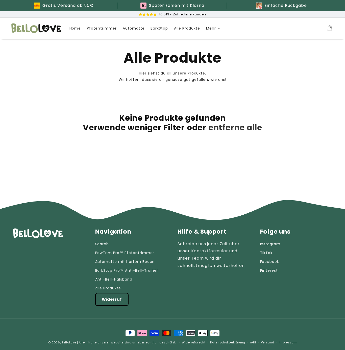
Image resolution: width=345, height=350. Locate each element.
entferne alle (235, 127)
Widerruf (112, 299)
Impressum (288, 342)
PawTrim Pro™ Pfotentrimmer (124, 252)
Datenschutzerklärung (227, 342)
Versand (267, 342)
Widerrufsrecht (194, 342)
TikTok (266, 252)
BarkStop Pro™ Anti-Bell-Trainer (126, 270)
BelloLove (69, 342)
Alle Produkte (108, 288)
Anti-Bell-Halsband (113, 279)
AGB (253, 342)
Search (102, 243)
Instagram (270, 243)
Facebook (269, 261)
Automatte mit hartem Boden (125, 261)
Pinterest (269, 270)
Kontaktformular (209, 251)
